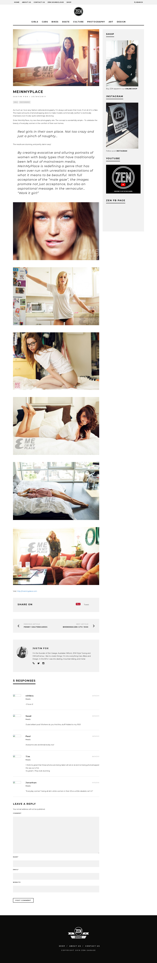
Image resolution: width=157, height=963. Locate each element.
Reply (28, 699)
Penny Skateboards (36, 627)
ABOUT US (26, 2)
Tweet (86, 605)
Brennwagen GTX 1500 (75, 627)
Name (16, 857)
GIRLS (34, 22)
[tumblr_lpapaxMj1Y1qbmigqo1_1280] (56, 522)
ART (111, 22)
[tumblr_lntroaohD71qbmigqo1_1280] (56, 392)
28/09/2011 (95, 756)
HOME (16, 2)
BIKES (55, 22)
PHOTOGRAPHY (96, 22)
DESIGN (121, 22)
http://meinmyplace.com (27, 591)
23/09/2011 (95, 696)
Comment (17, 813)
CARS (45, 22)
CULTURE (78, 22)
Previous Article (32, 624)
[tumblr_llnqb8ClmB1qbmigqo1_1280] (56, 262)
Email (16, 869)
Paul (28, 736)
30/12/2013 (95, 782)
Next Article (82, 624)
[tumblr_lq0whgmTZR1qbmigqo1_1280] (56, 587)
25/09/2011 (95, 736)
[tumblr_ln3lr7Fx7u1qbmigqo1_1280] (56, 327)
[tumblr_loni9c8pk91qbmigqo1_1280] (56, 457)
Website (17, 882)
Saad (28, 716)
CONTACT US (39, 2)
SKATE (66, 22)
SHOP (69, 2)
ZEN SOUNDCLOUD (56, 2)
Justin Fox (20, 96)
